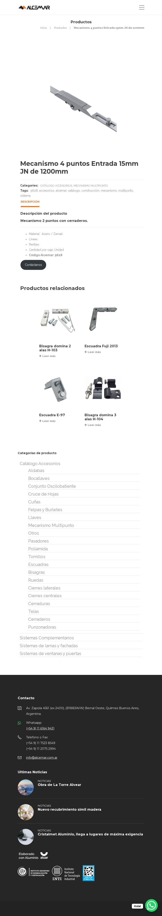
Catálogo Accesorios (56, 185)
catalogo (74, 190)
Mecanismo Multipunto (91, 185)
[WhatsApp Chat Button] (151, 905)
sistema (25, 195)
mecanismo (109, 190)
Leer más (48, 356)
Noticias (44, 781)
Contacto (26, 698)
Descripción (30, 201)
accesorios (46, 190)
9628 (34, 190)
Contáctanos (33, 264)
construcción (90, 190)
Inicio (43, 27)
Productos (60, 27)
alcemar (61, 190)
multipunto (125, 190)
